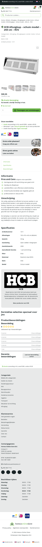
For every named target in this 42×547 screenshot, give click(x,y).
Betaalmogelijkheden (8, 422)
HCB (6, 39)
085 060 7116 (7, 11)
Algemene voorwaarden (20, 528)
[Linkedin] (19, 472)
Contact (3, 437)
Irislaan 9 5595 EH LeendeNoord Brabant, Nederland (10, 451)
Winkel (8, 20)
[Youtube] (14, 472)
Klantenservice (35, 528)
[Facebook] (3, 472)
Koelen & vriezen (6, 381)
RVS (2, 386)
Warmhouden (5, 392)
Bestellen (4, 419)
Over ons (4, 434)
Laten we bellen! (8, 153)
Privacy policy (6, 528)
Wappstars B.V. (26, 535)
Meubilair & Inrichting (8, 404)
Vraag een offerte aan (10, 144)
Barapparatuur (6, 389)
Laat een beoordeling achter (31, 355)
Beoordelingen (8, 169)
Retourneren (5, 428)
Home (3, 20)
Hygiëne (3, 398)
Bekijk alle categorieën (8, 378)
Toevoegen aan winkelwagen (28, 110)
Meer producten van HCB (21, 303)
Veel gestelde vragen (8, 416)
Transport (4, 401)
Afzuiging (13, 20)
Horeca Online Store (23, 532)
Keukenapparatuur (7, 384)
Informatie (6, 162)
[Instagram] (8, 472)
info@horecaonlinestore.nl (11, 464)
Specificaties (7, 165)
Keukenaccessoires (7, 395)
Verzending (5, 425)
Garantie (4, 431)
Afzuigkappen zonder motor (25, 20)
